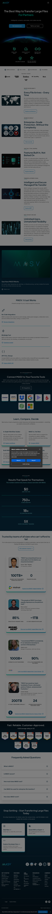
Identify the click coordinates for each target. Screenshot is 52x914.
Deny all (33, 460)
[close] (40, 449)
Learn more (14, 456)
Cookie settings (26, 464)
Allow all (18, 460)
